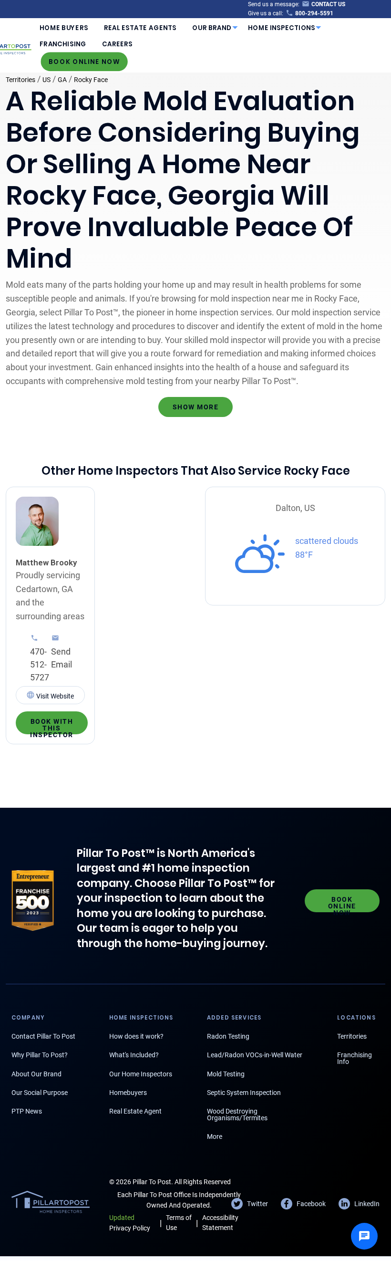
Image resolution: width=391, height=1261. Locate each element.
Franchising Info (354, 1058)
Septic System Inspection (244, 1092)
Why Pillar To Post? (39, 1055)
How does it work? (136, 1036)
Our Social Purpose (39, 1092)
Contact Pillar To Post (43, 1036)
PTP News (26, 1111)
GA (62, 79)
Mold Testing (226, 1074)
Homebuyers (128, 1092)
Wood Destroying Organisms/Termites (237, 1114)
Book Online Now (84, 61)
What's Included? (134, 1055)
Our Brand (212, 27)
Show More (196, 407)
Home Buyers (64, 27)
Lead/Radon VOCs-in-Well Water (254, 1055)
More (214, 1136)
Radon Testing (228, 1036)
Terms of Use (179, 1222)
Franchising (63, 44)
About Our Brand (36, 1074)
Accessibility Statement (220, 1222)
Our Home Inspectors (140, 1074)
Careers (117, 44)
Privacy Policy (129, 1222)
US (46, 79)
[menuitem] (64, 28)
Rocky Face (91, 79)
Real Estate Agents (140, 27)
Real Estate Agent (135, 1111)
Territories (20, 79)
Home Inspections (282, 27)
